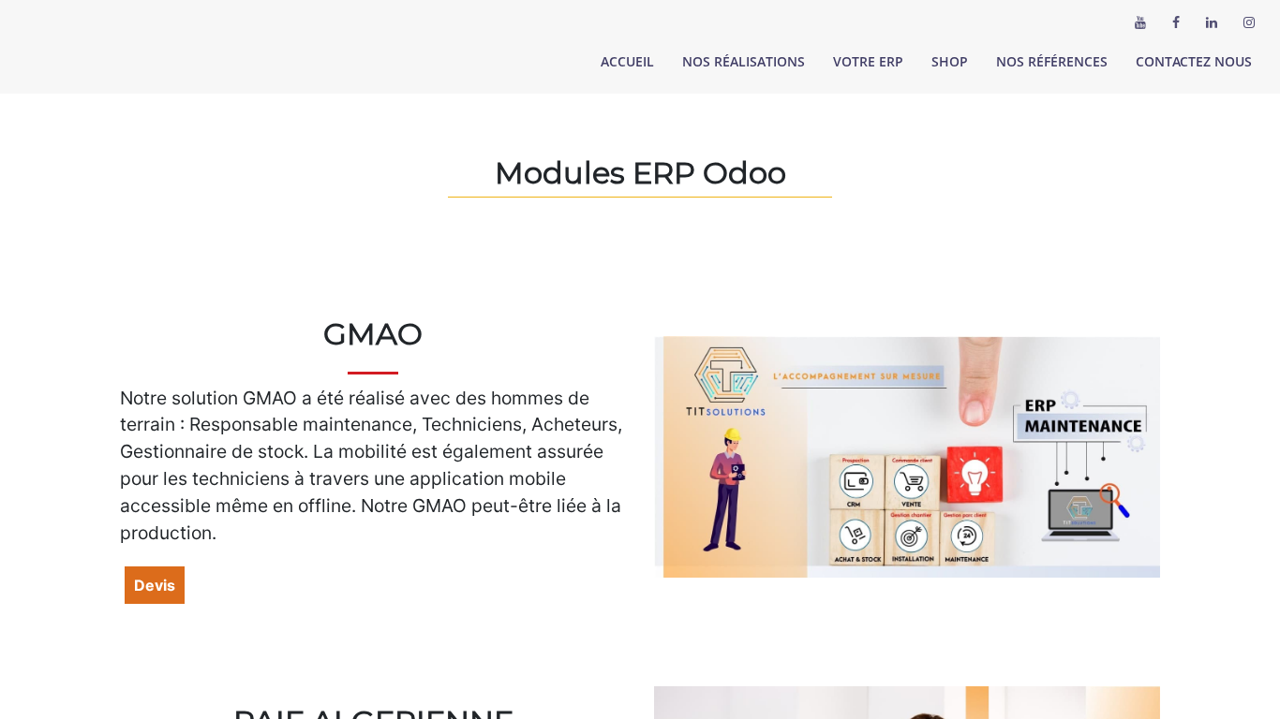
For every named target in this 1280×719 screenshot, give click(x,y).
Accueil (627, 61)
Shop (949, 61)
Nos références (1052, 61)
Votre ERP (868, 61)
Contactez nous (1194, 61)
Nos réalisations (743, 61)
